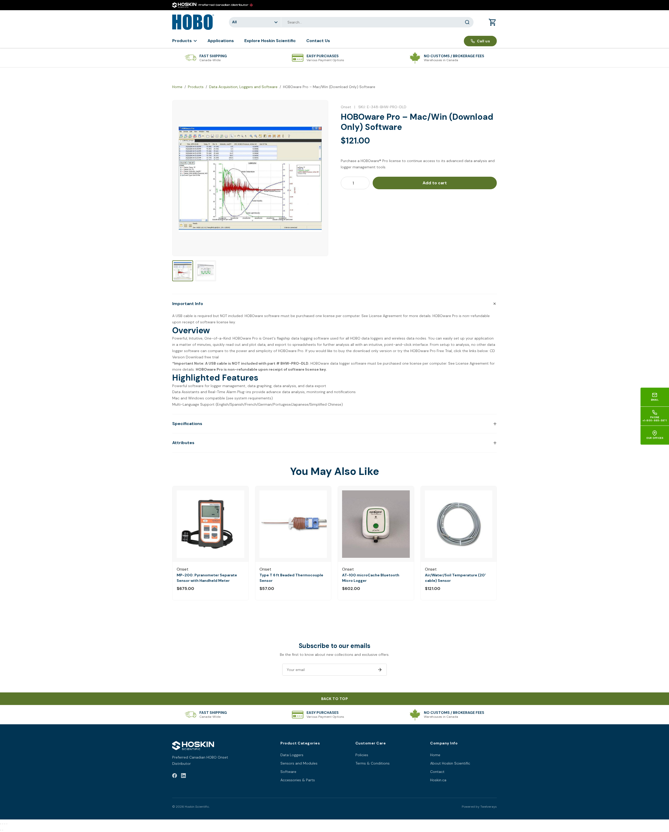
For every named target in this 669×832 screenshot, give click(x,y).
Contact (437, 771)
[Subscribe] (380, 669)
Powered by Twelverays (479, 807)
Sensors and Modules (299, 763)
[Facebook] (174, 776)
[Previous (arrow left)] (0, 830)
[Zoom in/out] (0, 823)
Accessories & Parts (297, 780)
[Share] (4, 823)
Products (182, 40)
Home (177, 86)
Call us (483, 41)
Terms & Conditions (372, 763)
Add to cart (435, 183)
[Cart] (492, 22)
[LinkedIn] (183, 776)
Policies (361, 755)
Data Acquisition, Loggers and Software (243, 86)
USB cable (184, 315)
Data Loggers (291, 755)
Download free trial (202, 357)
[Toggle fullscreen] (2, 823)
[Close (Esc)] (6, 823)
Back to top (334, 698)
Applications (220, 40)
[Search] (467, 22)
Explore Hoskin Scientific (270, 40)
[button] (334, 303)
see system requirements (249, 398)
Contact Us (318, 40)
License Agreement (385, 315)
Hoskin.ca (438, 780)
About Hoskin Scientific (450, 763)
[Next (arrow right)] (2, 830)
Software (288, 771)
